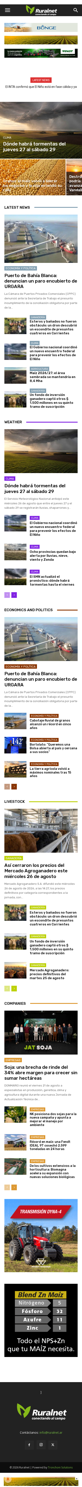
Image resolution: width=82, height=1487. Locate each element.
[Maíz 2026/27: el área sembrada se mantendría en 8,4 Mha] (15, 375)
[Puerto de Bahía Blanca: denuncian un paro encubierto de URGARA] (41, 239)
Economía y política (21, 268)
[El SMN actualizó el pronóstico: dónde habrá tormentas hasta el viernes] (15, 577)
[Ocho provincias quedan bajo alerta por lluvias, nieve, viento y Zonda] (15, 552)
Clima (7, 137)
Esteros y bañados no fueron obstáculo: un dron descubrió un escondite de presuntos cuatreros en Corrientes (53, 327)
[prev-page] (7, 595)
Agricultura (39, 369)
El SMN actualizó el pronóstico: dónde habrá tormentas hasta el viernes (52, 580)
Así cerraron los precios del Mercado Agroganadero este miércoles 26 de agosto (36, 870)
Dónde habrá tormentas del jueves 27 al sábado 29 (34, 488)
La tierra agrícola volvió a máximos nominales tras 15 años (50, 772)
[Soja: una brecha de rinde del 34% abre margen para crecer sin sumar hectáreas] (41, 1033)
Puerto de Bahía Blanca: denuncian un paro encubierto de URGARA (40, 281)
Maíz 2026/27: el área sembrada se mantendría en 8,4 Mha (52, 377)
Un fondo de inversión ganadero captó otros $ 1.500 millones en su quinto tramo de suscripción (51, 401)
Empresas (13, 1060)
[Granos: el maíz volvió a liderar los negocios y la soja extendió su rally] (33, 177)
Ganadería (38, 317)
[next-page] (14, 595)
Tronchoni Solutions (60, 1467)
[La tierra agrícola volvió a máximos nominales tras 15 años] (15, 769)
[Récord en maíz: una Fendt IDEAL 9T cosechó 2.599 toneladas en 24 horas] (15, 1142)
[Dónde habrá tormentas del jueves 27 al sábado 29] (41, 130)
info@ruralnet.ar (51, 1432)
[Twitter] (53, 1445)
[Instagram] (41, 1444)
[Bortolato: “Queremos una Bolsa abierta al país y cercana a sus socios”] (15, 745)
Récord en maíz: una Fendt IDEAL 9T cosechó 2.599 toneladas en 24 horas (50, 1145)
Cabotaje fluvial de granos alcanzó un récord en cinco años (50, 724)
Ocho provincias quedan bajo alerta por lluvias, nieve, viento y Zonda (53, 556)
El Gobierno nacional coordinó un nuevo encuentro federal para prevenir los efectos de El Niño (53, 353)
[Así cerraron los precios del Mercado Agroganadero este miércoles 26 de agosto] (41, 831)
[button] (7, 10)
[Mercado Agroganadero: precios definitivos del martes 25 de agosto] (15, 970)
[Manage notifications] (7, 1479)
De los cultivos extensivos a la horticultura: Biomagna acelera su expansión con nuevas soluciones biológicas (53, 1171)
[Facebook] (29, 1445)
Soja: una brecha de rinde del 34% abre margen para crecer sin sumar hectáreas (40, 1072)
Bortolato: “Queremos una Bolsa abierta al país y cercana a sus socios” (53, 748)
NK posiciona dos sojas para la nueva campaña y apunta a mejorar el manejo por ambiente (53, 1119)
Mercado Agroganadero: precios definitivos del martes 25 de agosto (49, 974)
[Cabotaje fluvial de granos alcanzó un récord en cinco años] (15, 721)
